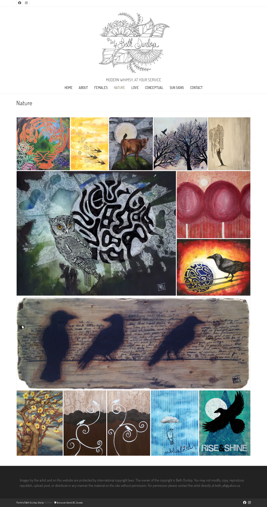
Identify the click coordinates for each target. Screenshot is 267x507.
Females (101, 87)
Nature (119, 87)
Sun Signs (177, 87)
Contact (196, 87)
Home (69, 87)
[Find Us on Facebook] (19, 3)
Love (135, 87)
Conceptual (154, 87)
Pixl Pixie (48, 502)
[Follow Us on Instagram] (26, 3)
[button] (43, 144)
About (83, 87)
